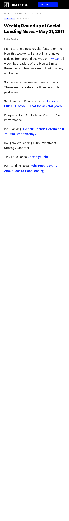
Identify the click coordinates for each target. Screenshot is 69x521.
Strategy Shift (38, 157)
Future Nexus (18, 4)
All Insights (17, 13)
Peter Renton (11, 39)
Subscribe (48, 4)
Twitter (54, 59)
